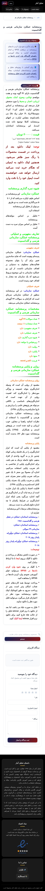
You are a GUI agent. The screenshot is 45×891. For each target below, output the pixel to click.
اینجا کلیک (18, 618)
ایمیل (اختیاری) (32, 708)
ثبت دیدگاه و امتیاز (22, 740)
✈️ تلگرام (22, 870)
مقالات (17, 9)
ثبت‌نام (4, 3)
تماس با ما (9, 9)
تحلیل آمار (39, 3)
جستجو (22, 639)
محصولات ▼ (25, 9)
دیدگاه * (35, 719)
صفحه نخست (35, 9)
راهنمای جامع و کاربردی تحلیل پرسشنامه (22, 73)
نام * (36, 697)
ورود (11, 3)
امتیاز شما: (33, 688)
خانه (38, 17)
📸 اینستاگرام (22, 876)
